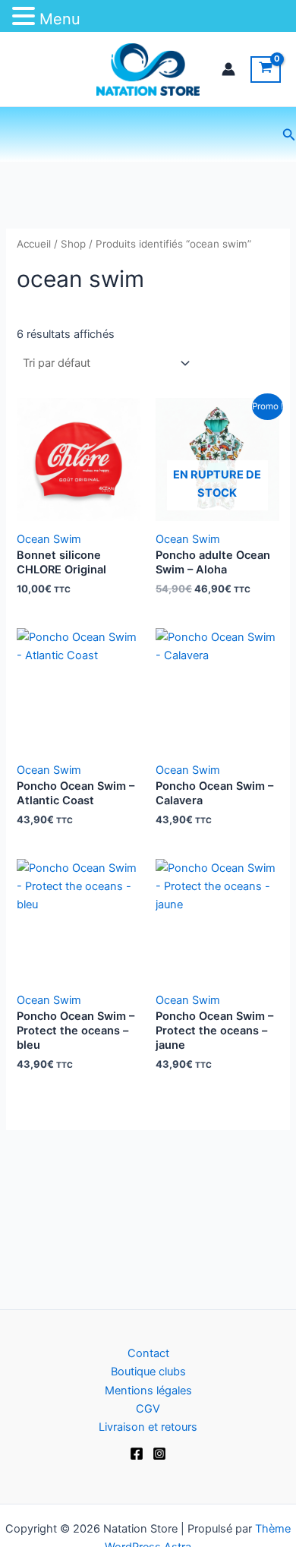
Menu (59, 19)
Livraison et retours (148, 1427)
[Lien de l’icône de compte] (228, 69)
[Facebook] (136, 1453)
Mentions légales (148, 1390)
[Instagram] (159, 1453)
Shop (73, 244)
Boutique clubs (148, 1371)
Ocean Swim (49, 539)
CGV (148, 1409)
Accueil (34, 244)
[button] (289, 134)
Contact (148, 1353)
